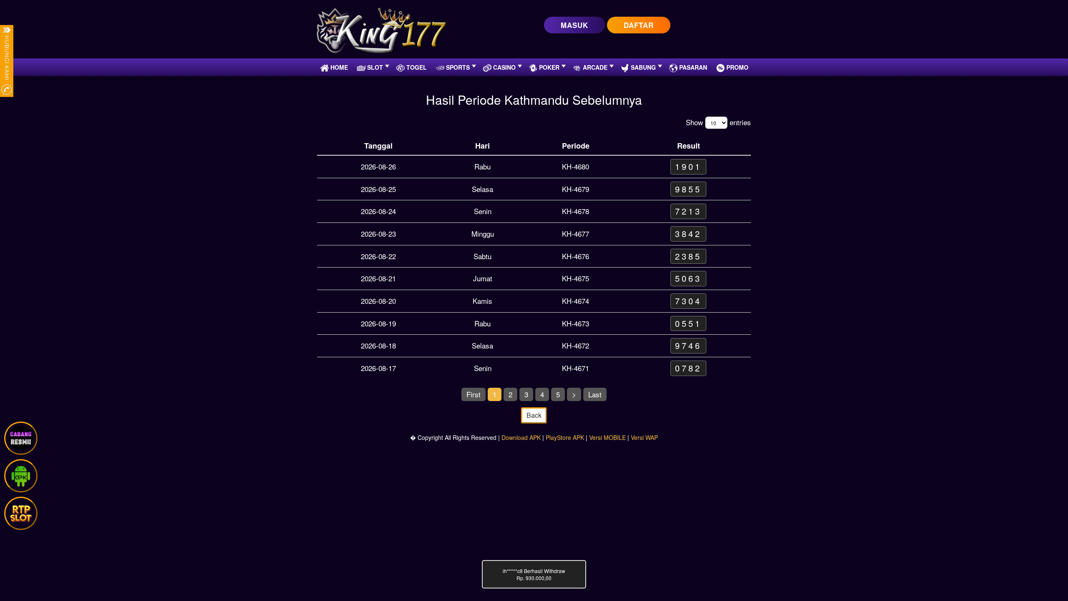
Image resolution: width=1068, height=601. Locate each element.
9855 (688, 189)
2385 (688, 256)
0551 (688, 323)
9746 (688, 345)
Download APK (521, 437)
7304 (688, 301)
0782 (688, 368)
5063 (688, 278)
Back (534, 415)
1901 (688, 166)
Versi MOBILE (607, 437)
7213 (688, 211)
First (473, 394)
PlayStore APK (565, 437)
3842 (688, 233)
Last (595, 394)
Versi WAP (644, 437)
